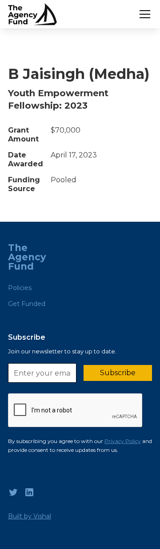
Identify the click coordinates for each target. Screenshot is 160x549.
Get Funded (26, 304)
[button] (143, 14)
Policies (20, 288)
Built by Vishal (29, 516)
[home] (32, 14)
